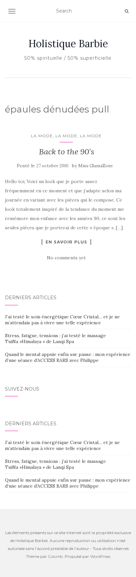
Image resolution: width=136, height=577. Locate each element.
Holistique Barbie (68, 43)
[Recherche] (126, 11)
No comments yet (66, 258)
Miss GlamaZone (95, 166)
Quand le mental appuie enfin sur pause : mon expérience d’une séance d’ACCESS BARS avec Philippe (67, 357)
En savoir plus (66, 241)
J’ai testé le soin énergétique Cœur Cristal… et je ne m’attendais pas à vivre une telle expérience (62, 320)
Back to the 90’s (66, 151)
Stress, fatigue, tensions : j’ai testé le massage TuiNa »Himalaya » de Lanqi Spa (55, 338)
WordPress (100, 556)
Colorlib (55, 556)
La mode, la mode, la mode (66, 135)
